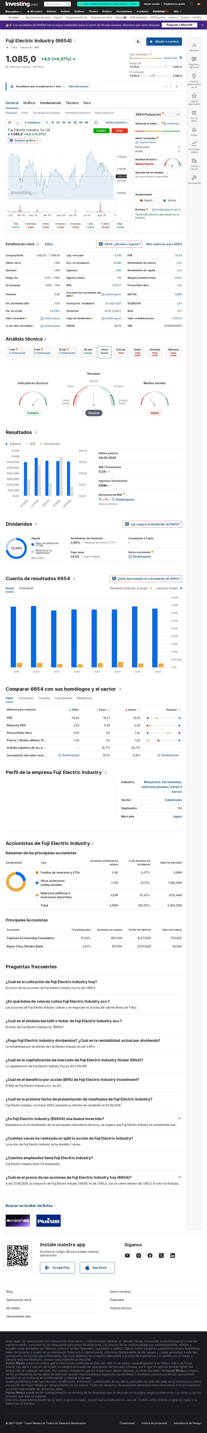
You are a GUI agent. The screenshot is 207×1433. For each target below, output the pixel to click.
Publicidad (117, 1300)
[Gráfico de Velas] (9, 122)
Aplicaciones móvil (18, 1300)
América (173, 17)
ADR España (158, 17)
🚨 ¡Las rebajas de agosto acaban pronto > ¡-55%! (108, 4)
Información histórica (77, 112)
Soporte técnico (121, 1308)
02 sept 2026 (113, 303)
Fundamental (50, 103)
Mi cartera (13, 1308)
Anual (10, 588)
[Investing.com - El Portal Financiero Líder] (22, 4)
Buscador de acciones (38, 17)
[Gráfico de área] (17, 122)
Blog (9, 1291)
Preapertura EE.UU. (77, 17)
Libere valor (170, 57)
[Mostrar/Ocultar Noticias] (96, 122)
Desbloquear (70, 755)
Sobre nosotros (120, 1291)
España (58, 17)
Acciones (13, 17)
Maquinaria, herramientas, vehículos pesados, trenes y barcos (162, 786)
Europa (185, 17)
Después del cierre (101, 17)
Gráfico (29, 103)
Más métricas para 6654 (164, 244)
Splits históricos (104, 112)
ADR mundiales (138, 17)
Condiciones (127, 1423)
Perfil (25, 112)
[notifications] (191, 4)
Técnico (72, 103)
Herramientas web (18, 1316)
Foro (87, 103)
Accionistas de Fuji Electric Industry (48, 843)
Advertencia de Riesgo (187, 1423)
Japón (177, 816)
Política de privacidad (154, 1423)
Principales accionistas (46, 112)
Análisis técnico (24, 339)
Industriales (173, 800)
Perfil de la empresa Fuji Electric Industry (54, 772)
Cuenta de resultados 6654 (38, 578)
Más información (79, 86)
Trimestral (26, 588)
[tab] (17, 352)
